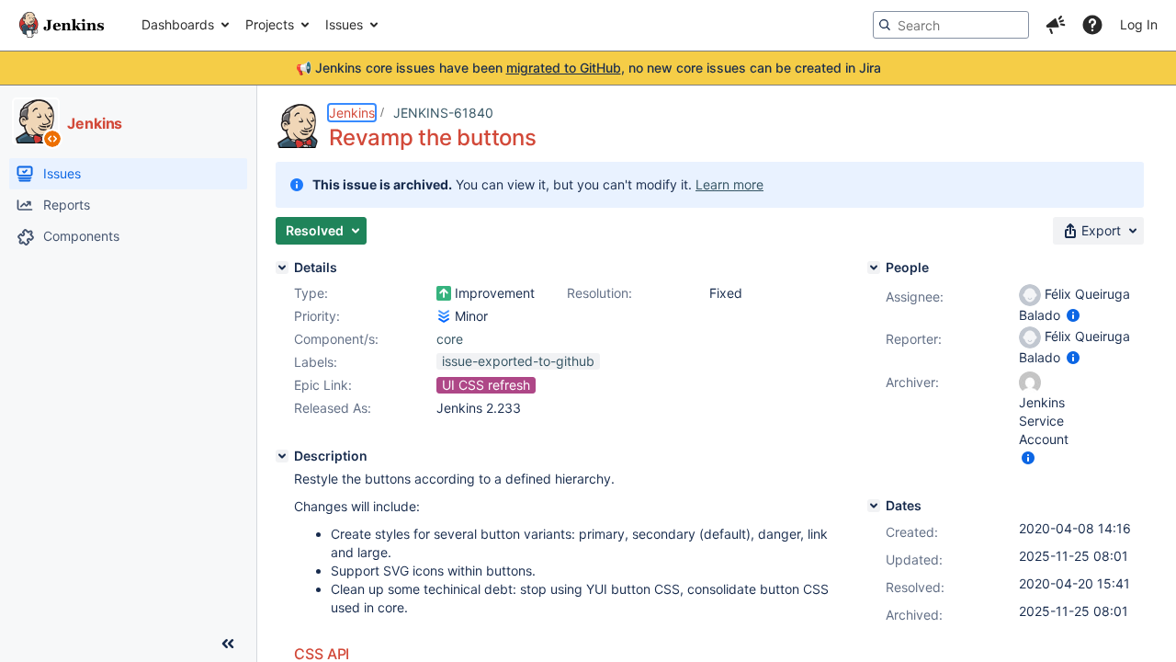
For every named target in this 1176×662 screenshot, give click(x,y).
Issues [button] (344, 24)
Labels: (315, 362)
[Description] (282, 456)
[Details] (282, 267)
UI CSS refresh (486, 385)
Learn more (729, 184)
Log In (1139, 24)
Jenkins (352, 112)
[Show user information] (1073, 315)
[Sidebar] (228, 643)
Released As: (332, 408)
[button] (1055, 25)
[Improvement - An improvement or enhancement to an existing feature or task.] (443, 293)
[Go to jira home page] (61, 24)
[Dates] (873, 505)
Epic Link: (323, 385)
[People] (873, 267)
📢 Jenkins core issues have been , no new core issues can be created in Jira (588, 67)
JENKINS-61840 (443, 112)
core (449, 339)
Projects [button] (269, 24)
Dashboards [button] (177, 24)
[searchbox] (951, 25)
